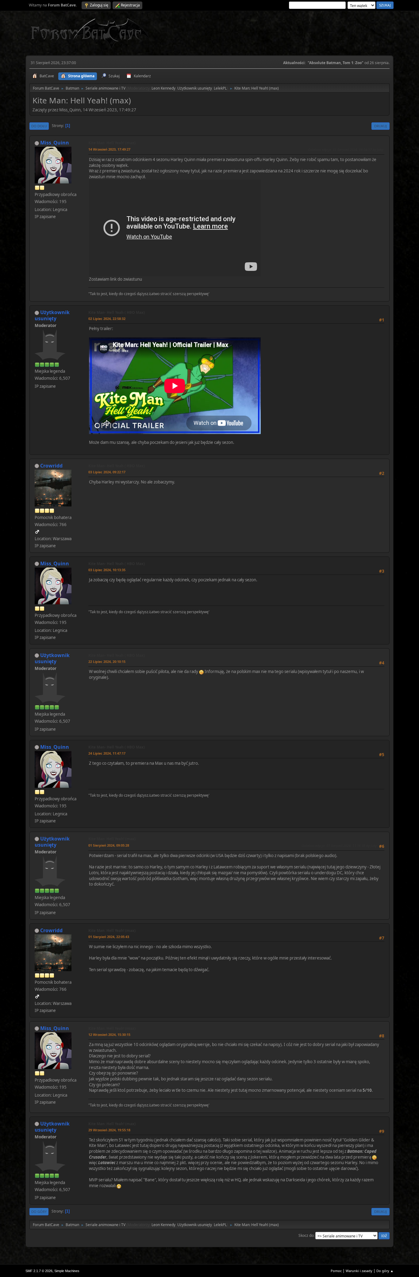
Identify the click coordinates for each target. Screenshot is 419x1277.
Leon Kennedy (163, 88)
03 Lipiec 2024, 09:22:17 (106, 472)
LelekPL (220, 88)
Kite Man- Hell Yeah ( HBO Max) (116, 312)
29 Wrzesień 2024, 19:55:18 (109, 1130)
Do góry (39, 1211)
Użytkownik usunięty (194, 88)
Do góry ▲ (385, 1270)
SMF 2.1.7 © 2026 (38, 1271)
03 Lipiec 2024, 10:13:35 (106, 569)
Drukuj (380, 126)
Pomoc (336, 1270)
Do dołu (39, 126)
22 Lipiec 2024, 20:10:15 (106, 661)
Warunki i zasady (359, 1270)
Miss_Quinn (54, 142)
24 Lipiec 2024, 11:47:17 (106, 753)
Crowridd (51, 465)
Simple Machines (66, 1271)
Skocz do (305, 1235)
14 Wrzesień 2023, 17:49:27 (109, 149)
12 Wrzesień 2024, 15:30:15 (109, 1034)
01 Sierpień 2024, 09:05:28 (108, 845)
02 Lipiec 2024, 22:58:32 (106, 318)
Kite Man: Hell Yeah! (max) (112, 142)
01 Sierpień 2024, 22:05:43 (108, 936)
